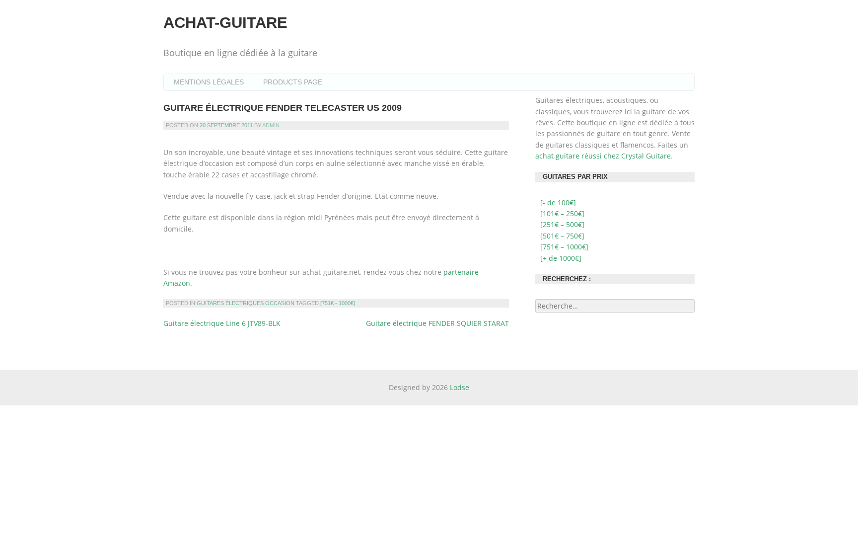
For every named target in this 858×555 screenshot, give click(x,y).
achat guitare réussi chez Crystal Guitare (603, 155)
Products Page (292, 82)
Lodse (459, 387)
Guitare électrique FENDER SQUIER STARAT (437, 323)
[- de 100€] (558, 202)
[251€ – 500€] (562, 224)
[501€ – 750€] (562, 235)
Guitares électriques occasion (245, 303)
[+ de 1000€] (560, 258)
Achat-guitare (225, 22)
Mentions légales (209, 82)
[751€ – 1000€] (564, 246)
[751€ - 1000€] (337, 303)
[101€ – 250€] (562, 213)
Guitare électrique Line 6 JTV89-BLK (222, 323)
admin (271, 125)
